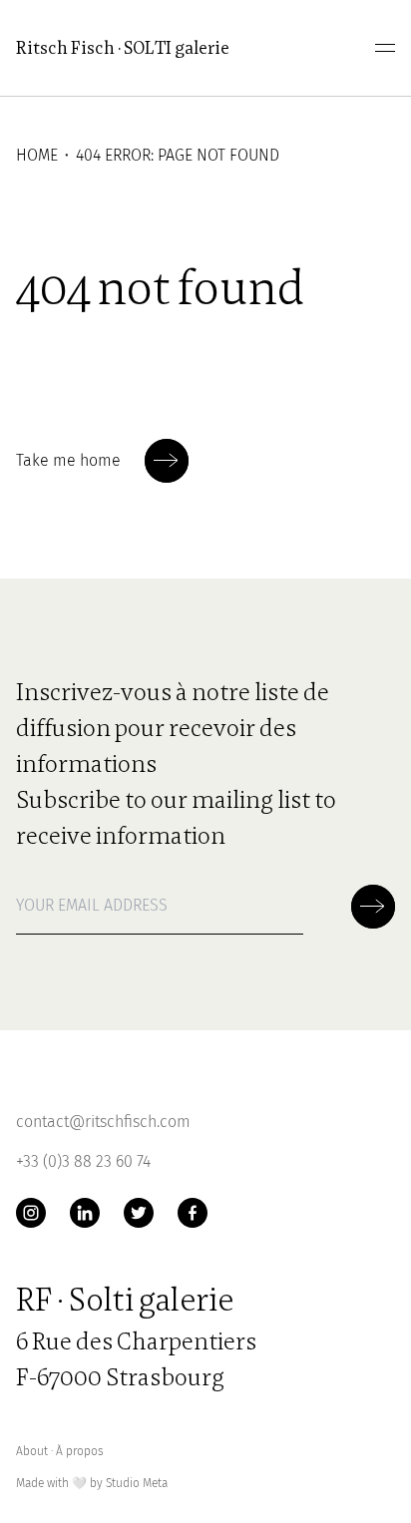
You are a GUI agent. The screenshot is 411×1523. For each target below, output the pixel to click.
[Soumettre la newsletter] (167, 461)
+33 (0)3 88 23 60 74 (83, 1161)
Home (37, 155)
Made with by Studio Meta (92, 1483)
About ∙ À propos (60, 1451)
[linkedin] (85, 1213)
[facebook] (192, 1213)
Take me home (68, 460)
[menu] (385, 48)
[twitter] (139, 1213)
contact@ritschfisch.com (103, 1121)
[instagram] (31, 1213)
